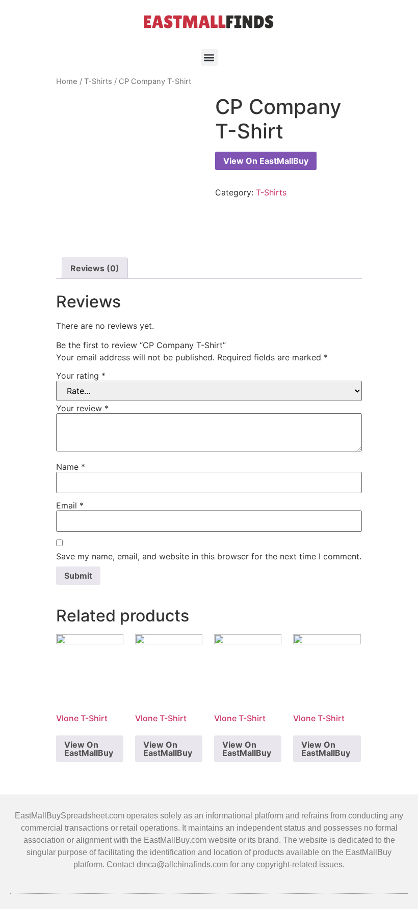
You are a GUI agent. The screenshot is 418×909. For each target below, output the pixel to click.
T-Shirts (98, 81)
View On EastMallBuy (265, 161)
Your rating (81, 376)
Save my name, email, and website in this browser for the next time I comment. (208, 556)
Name (70, 467)
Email (70, 505)
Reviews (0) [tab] (94, 268)
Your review (82, 408)
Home (66, 81)
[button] (209, 57)
